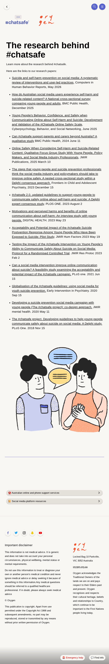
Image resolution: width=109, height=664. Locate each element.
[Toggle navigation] (102, 7)
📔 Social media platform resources (27, 501)
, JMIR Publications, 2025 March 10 (57, 155)
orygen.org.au (80, 567)
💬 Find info (97, 657)
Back (7, 7)
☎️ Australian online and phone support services (33, 493)
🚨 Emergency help (72, 657)
